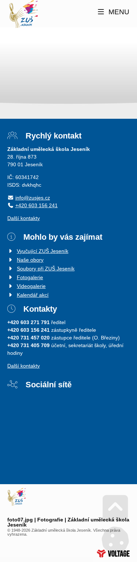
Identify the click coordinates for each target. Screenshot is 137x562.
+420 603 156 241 (36, 205)
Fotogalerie (30, 277)
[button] (112, 12)
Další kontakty (23, 218)
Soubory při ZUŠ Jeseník (46, 268)
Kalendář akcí (33, 295)
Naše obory (30, 260)
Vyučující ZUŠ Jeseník (42, 251)
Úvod (23, 14)
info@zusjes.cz (32, 198)
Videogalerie (31, 286)
